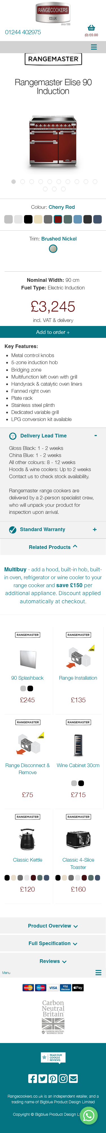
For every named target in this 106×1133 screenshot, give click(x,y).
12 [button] (54, 189)
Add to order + (53, 332)
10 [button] (95, 182)
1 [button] (14, 182)
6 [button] (59, 182)
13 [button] (63, 189)
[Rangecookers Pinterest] (54, 1080)
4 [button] (41, 182)
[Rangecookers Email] (73, 1080)
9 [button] (86, 182)
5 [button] (50, 182)
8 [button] (77, 182)
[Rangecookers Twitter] (43, 1080)
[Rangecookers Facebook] (33, 1080)
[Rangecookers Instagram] (64, 1080)
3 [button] (32, 182)
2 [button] (23, 182)
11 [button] (45, 189)
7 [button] (68, 182)
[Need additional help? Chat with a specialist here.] (89, 1116)
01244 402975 (23, 32)
